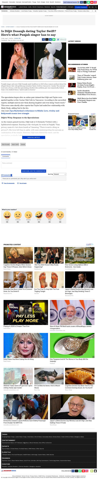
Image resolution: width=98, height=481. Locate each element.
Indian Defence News (67, 436)
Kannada (18, 2)
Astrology (34, 454)
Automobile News (65, 460)
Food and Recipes (17, 454)
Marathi (52, 2)
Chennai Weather (24, 466)
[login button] (90, 7)
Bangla (43, 2)
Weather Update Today (40, 11)
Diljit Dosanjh (5, 144)
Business (40, 7)
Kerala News (56, 436)
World (34, 7)
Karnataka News (47, 436)
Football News (23, 448)
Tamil (38, 2)
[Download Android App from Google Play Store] (91, 471)
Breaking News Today (8, 436)
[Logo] (9, 7)
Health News (27, 454)
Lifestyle (70, 7)
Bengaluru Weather (35, 466)
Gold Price (27, 460)
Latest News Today (20, 436)
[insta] (95, 2)
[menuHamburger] (93, 7)
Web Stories (50, 454)
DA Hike (33, 460)
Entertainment (61, 7)
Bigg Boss (26, 442)
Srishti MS (17, 38)
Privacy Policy (34, 476)
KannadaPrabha (26, 2)
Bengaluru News (79, 436)
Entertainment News (8, 442)
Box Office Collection (45, 442)
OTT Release (18, 442)
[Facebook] (81, 2)
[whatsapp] (88, 2)
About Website (16, 476)
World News (38, 436)
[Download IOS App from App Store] (95, 471)
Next (95, 11)
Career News (42, 454)
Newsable (12, 2)
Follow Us (63, 39)
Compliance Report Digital (72, 476)
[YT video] (91, 2)
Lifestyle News (6, 454)
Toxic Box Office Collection (56, 11)
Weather (4, 466)
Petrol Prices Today (71, 11)
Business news (6, 460)
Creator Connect (81, 7)
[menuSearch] (96, 7)
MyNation (58, 2)
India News (30, 436)
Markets (47, 7)
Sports (53, 7)
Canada (23, 144)
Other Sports (40, 448)
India (29, 7)
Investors (83, 476)
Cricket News (14, 448)
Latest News (23, 7)
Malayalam (5, 2)
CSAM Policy (41, 476)
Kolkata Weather (15, 11)
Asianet (8, 470)
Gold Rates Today (26, 11)
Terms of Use (25, 476)
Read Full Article (34, 137)
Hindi (47, 2)
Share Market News (17, 460)
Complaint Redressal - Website (55, 476)
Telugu (34, 2)
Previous (92, 11)
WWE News (32, 448)
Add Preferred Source (70, 2)
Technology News (54, 460)
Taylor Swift (15, 144)
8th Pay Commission (42, 460)
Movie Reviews (34, 442)
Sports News (6, 448)
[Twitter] (85, 2)
